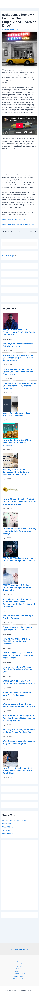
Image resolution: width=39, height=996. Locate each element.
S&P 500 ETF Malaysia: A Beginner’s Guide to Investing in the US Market (19, 559)
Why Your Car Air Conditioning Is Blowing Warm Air (18, 616)
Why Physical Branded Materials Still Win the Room (18, 345)
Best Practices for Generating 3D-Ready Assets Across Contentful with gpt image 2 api (18, 655)
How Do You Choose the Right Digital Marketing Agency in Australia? (16, 641)
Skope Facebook (8, 824)
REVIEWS (19, 969)
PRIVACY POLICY (19, 979)
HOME (19, 961)
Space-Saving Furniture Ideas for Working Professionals (18, 414)
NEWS (19, 966)
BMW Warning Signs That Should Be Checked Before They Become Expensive (19, 385)
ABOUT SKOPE (19, 976)
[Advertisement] (19, 874)
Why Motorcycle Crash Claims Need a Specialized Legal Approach (19, 705)
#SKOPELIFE (19, 971)
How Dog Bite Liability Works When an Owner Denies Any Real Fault (19, 730)
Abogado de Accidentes (19, 949)
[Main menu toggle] (35, 4)
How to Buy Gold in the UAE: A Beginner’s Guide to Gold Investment (17, 442)
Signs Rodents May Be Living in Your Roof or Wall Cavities (17, 628)
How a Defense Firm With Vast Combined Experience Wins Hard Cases (18, 669)
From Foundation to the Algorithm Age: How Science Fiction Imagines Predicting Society (19, 717)
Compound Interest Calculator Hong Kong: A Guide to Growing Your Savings (19, 531)
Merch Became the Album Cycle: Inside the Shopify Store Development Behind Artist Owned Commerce (19, 603)
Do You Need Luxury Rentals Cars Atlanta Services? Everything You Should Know (18, 371)
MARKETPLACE (19, 974)
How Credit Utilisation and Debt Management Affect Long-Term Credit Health (17, 770)
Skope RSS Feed (8, 827)
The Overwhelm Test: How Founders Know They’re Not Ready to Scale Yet (19, 332)
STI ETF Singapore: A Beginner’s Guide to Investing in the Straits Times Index (17, 587)
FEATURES (19, 964)
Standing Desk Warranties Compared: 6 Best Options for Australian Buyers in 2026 (16, 471)
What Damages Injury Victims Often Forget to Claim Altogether (19, 742)
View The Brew (7, 834)
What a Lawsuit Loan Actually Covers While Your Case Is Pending (19, 682)
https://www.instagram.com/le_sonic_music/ (18, 224)
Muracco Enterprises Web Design (14, 820)
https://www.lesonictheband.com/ (14, 219)
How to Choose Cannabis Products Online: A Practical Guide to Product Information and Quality (19, 501)
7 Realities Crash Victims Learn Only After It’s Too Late (17, 693)
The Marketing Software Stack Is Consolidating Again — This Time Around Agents (18, 357)
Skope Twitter (7, 830)
